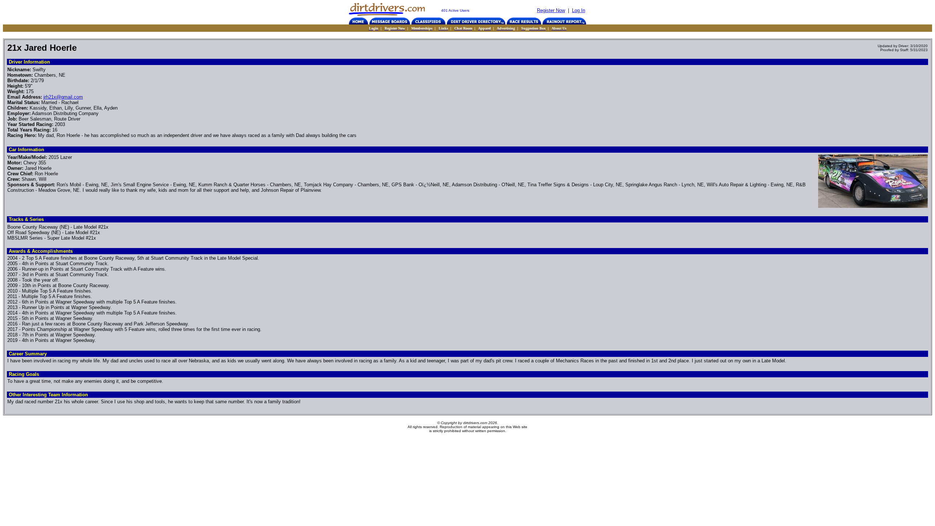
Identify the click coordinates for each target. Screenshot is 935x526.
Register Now (551, 10)
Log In (578, 10)
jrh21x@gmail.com (63, 97)
